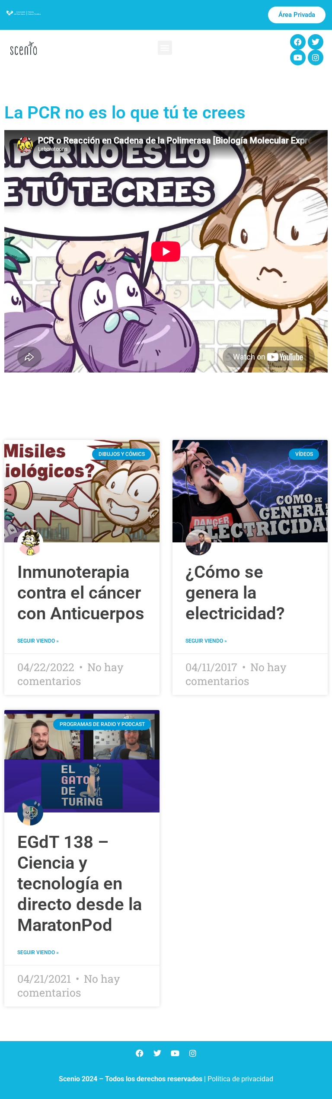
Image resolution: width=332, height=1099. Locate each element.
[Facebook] (298, 42)
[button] (165, 48)
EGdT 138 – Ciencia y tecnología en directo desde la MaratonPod (79, 883)
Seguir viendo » (38, 641)
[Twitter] (315, 42)
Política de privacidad (240, 1079)
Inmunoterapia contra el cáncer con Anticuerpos (80, 593)
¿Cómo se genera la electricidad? (235, 593)
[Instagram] (315, 57)
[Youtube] (298, 57)
